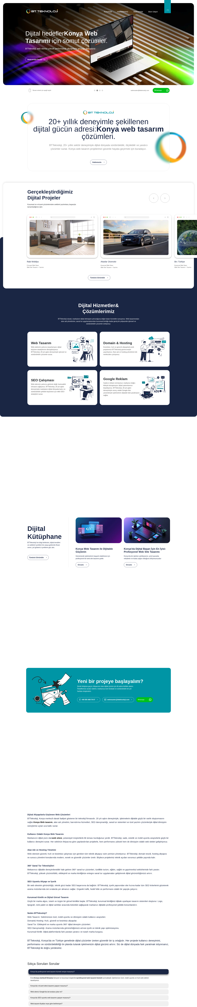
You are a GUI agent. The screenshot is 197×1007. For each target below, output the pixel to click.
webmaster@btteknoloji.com (140, 90)
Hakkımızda (96, 162)
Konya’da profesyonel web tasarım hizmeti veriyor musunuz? (52, 972)
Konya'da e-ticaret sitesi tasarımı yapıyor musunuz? (49, 986)
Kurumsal (108, 12)
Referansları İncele (34, 59)
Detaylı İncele (35, 362)
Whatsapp (158, 90)
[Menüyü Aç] (167, 6)
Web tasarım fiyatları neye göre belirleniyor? (46, 1004)
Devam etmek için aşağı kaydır (42, 90)
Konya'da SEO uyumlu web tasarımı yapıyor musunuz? (50, 998)
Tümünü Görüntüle (97, 278)
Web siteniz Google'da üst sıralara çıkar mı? (46, 992)
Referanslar (138, 12)
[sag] (165, 198)
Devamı (81, 565)
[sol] (153, 198)
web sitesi (57, 838)
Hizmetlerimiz (122, 12)
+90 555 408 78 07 (88, 700)
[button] (94, 90)
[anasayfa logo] (42, 12)
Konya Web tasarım (43, 822)
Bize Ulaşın (153, 12)
